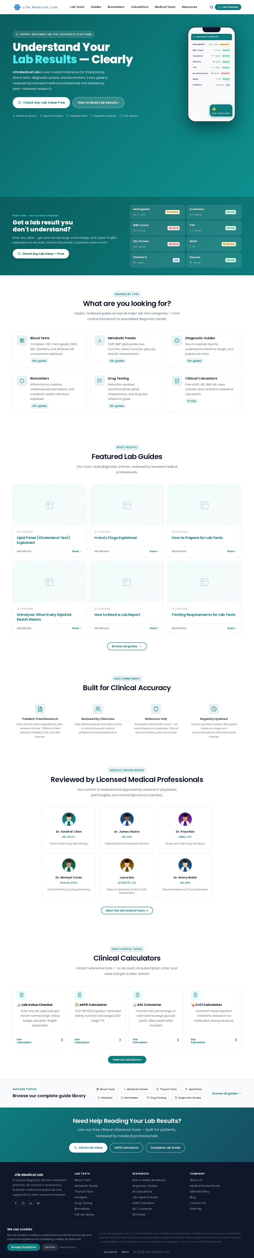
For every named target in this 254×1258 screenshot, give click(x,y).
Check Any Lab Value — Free (43, 254)
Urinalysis (107, 1097)
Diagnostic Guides (189, 1097)
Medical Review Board (205, 1186)
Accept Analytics (23, 1247)
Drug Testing (158, 1097)
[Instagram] (23, 1203)
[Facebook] (16, 1203)
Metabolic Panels (137, 1089)
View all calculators (127, 1060)
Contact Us (198, 1203)
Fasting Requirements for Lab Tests (203, 614)
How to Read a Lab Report (117, 614)
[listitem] (69, 828)
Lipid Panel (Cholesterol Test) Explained (43, 540)
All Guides (139, 1214)
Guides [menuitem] (96, 7)
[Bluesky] (38, 1203)
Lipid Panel (195, 1089)
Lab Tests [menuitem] (77, 7)
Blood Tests (107, 1089)
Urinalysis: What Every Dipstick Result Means (44, 617)
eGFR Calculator (126, 1148)
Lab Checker (230, 7)
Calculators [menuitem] (139, 7)
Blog (193, 1197)
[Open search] (211, 7)
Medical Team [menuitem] (165, 7)
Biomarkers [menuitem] (116, 7)
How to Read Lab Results (149, 1180)
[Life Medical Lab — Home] (36, 7)
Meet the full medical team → (127, 910)
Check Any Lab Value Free (44, 102)
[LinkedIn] (31, 1203)
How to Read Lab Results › (98, 102)
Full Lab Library (84, 1214)
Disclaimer (110, 1252)
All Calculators (142, 1192)
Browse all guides (124, 646)
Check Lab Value (91, 1148)
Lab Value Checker (145, 1197)
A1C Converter (142, 1209)
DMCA (125, 1252)
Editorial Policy (199, 1192)
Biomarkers (131, 1097)
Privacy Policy (68, 1247)
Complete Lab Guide (165, 1148)
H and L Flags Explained (115, 537)
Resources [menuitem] (189, 7)
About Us (196, 1180)
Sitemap (196, 1209)
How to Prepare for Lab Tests (197, 537)
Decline (50, 1247)
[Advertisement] (127, 151)
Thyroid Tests (168, 1089)
